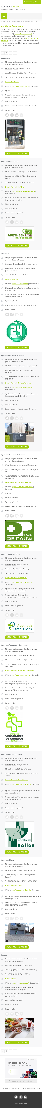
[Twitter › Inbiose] (7, 1014)
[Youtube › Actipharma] (21, 115)
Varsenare (22, 366)
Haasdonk (21, 264)
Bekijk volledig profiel (17, 153)
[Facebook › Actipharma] (12, 115)
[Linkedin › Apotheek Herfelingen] (17, 222)
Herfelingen (21, 172)
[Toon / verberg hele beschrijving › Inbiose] (23, 988)
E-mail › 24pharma (11, 279)
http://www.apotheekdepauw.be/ (22, 487)
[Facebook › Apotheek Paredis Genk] (12, 615)
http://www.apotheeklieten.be (21, 890)
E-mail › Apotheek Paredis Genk (16, 578)
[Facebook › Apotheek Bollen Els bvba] (12, 817)
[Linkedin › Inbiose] (17, 1014)
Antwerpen (8, 68)
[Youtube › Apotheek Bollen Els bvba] (21, 817)
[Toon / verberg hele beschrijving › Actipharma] (23, 90)
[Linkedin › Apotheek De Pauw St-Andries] (17, 516)
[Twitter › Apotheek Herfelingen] (7, 222)
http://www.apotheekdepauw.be (22, 387)
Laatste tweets (11, 106)
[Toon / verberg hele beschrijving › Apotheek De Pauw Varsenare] (23, 395)
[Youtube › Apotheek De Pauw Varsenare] (21, 418)
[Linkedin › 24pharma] (17, 314)
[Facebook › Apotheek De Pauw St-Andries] (12, 516)
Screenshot (35, 86)
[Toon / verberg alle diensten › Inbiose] (23, 995)
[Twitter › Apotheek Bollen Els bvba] (7, 817)
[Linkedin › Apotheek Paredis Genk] (17, 615)
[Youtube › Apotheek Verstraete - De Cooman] (21, 708)
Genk (14, 564)
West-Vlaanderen (11, 366)
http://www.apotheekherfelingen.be (23, 191)
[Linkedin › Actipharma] (17, 115)
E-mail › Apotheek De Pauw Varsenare (18, 383)
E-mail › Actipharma (12, 82)
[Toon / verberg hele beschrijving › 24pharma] (23, 289)
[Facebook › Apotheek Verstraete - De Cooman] (12, 708)
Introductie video (11, 1004)
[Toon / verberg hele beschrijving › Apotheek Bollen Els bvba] (23, 791)
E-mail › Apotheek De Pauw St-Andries (18, 482)
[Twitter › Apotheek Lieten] (7, 918)
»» (15, 53)
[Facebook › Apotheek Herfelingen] (12, 222)
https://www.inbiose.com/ (20, 983)
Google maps (24, 68)
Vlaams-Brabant (10, 172)
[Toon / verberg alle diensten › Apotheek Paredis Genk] (23, 596)
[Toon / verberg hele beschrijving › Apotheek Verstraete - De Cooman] (23, 682)
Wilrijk (16, 68)
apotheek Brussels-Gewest (23, 34)
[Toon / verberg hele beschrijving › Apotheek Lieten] (23, 897)
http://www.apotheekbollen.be (21, 784)
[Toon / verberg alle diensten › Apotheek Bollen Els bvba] (23, 798)
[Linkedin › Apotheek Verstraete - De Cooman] (17, 708)
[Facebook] (21, 1097)
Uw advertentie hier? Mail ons (21, 1081)
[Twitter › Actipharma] (7, 115)
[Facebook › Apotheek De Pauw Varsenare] (12, 418)
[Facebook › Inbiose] (12, 1014)
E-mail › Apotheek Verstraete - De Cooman (19, 671)
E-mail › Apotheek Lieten (13, 886)
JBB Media (19, 1103)
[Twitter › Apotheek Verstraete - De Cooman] (7, 708)
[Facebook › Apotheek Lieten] (12, 918)
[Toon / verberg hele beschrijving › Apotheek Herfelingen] (23, 199)
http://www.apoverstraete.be (21, 675)
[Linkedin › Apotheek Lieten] (17, 918)
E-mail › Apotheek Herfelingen (15, 187)
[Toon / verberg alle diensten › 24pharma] (23, 295)
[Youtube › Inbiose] (21, 1014)
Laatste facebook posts (27, 106)
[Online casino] (21, 1059)
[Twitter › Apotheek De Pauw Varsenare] (7, 418)
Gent (20, 965)
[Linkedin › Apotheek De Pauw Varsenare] (17, 418)
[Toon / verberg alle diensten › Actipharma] (23, 96)
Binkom (20, 870)
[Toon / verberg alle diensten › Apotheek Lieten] (23, 904)
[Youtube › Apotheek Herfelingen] (21, 222)
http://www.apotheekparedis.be (22, 582)
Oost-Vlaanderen (11, 264)
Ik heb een (32, 2)
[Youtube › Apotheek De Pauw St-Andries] (21, 516)
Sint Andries (23, 465)
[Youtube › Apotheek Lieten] (21, 918)
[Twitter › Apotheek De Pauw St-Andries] (7, 516)
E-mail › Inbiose (10, 979)
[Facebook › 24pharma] (12, 314)
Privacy (25, 1103)
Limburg (8, 564)
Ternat (20, 655)
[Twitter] (16, 1097)
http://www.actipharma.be (20, 86)
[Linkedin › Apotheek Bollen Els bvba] (17, 817)
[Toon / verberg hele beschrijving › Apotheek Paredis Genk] (23, 590)
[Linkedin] (25, 1097)
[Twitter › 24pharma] (7, 314)
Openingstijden (11, 101)
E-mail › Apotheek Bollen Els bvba (16, 780)
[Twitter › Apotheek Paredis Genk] (7, 615)
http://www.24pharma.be (20, 284)
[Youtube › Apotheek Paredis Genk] (21, 615)
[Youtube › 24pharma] (21, 314)
